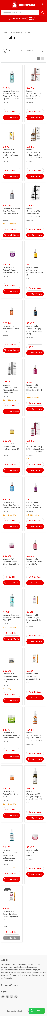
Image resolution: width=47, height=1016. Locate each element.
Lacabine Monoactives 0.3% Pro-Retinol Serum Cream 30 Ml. (33, 95)
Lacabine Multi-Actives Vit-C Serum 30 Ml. (11, 328)
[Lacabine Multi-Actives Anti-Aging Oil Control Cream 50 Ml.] (12, 717)
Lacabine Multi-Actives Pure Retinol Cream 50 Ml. (34, 852)
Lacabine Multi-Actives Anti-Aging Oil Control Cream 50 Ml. (11, 735)
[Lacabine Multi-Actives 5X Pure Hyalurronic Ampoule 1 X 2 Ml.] (12, 134)
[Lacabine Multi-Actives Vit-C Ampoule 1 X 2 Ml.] (35, 658)
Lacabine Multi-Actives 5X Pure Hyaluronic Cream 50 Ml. (11, 448)
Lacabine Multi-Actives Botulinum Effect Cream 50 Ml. (11, 561)
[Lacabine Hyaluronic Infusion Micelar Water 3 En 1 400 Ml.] (12, 600)
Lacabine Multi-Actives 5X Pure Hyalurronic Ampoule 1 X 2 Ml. (11, 154)
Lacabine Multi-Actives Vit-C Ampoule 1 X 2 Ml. (33, 676)
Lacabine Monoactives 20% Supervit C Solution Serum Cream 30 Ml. (34, 736)
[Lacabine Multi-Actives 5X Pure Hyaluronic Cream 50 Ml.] (12, 428)
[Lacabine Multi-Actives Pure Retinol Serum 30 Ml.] (35, 543)
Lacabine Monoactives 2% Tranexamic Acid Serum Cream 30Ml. (34, 212)
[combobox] (20, 12)
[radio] (38, 58)
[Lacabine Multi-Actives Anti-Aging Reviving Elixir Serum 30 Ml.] (35, 311)
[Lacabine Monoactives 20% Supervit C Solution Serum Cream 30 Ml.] (35, 717)
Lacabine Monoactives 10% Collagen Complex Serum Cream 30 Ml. (34, 795)
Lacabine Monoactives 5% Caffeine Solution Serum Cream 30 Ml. (34, 154)
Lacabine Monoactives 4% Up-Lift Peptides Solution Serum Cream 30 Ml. (35, 448)
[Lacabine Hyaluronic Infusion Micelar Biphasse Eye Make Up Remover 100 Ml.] (12, 76)
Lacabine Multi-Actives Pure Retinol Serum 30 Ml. (34, 561)
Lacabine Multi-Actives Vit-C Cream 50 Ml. (11, 794)
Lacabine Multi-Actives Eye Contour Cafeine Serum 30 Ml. (11, 505)
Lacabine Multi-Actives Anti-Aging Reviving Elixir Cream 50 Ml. (11, 678)
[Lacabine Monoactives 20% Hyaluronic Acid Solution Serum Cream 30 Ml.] (12, 835)
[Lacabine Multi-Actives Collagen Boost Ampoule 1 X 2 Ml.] (35, 600)
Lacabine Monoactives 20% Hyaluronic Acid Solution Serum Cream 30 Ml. (10, 855)
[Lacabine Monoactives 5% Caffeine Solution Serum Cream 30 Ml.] (35, 134)
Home (6, 33)
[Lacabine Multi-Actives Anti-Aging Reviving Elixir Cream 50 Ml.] (12, 658)
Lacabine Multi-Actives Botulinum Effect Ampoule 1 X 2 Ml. (11, 915)
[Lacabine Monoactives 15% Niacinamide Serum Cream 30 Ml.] (12, 369)
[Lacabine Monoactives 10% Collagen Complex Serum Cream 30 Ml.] (35, 776)
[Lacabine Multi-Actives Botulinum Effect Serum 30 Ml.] (35, 369)
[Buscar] (42, 12)
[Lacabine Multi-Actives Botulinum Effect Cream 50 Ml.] (12, 543)
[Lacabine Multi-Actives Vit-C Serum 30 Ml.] (12, 311)
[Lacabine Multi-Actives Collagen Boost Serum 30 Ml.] (35, 487)
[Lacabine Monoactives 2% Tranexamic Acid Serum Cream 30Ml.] (35, 193)
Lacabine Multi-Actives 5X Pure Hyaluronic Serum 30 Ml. (34, 271)
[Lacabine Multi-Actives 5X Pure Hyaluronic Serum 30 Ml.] (35, 252)
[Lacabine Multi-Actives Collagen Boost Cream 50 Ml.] (12, 252)
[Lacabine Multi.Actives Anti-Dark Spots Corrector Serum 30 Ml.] (12, 193)
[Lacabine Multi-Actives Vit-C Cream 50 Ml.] (12, 776)
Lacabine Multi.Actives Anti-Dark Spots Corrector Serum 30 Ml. (12, 212)
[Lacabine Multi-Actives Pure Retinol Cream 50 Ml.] (35, 835)
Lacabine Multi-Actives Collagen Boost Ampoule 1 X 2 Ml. (34, 619)
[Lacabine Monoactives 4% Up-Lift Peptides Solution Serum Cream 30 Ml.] (35, 428)
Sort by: (10, 51)
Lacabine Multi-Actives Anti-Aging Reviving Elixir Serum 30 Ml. (34, 330)
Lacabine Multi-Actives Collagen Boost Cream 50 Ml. (11, 270)
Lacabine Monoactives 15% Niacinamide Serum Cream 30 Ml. (10, 389)
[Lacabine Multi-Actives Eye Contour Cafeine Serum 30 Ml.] (12, 487)
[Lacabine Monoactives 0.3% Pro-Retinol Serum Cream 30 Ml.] (35, 76)
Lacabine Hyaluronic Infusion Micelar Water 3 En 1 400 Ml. (11, 617)
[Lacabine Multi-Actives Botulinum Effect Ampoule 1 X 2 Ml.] (12, 896)
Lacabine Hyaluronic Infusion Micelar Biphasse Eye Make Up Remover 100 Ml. (11, 95)
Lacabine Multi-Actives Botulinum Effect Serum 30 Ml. (34, 387)
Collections (15, 33)
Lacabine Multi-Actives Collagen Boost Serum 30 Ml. (34, 505)
